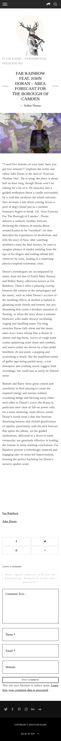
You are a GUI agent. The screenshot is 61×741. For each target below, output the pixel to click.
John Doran (9, 521)
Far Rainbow (10, 513)
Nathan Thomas (32, 105)
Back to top (28, 734)
